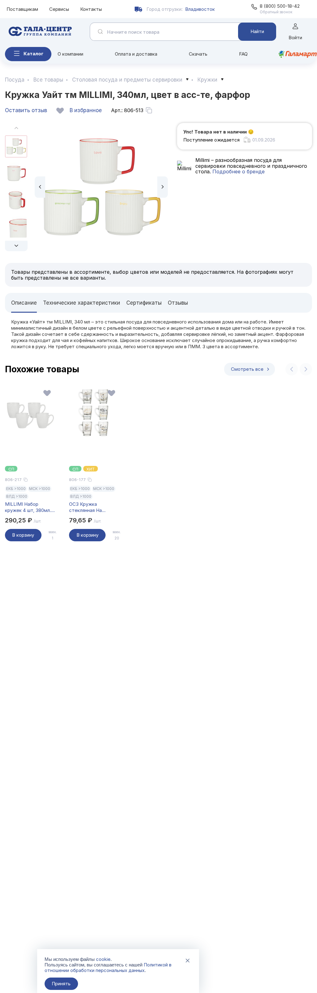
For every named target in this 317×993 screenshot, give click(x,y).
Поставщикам (22, 9)
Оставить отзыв (26, 110)
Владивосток (200, 9)
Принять (61, 984)
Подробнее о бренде (238, 171)
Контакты (91, 9)
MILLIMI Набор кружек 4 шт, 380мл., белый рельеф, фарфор (28, 507)
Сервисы (59, 9)
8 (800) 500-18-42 (280, 6)
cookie (103, 959)
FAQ (243, 54)
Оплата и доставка (136, 54)
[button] (16, 246)
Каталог (33, 54)
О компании (70, 54)
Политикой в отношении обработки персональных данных (108, 967)
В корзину (23, 535)
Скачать (198, 54)
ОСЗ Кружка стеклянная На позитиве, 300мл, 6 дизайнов (90, 507)
